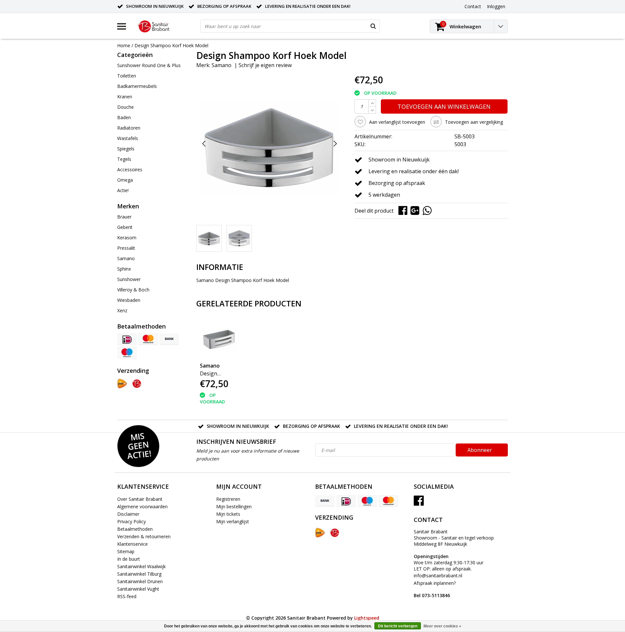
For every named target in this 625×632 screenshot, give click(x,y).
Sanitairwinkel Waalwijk (141, 566)
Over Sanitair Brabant (139, 499)
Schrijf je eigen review (265, 65)
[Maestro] (127, 352)
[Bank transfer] (169, 339)
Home (123, 45)
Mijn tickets (228, 514)
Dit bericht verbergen (397, 626)
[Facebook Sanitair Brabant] (419, 503)
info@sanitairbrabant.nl (438, 575)
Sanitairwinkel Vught (138, 589)
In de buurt (128, 559)
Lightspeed (366, 618)
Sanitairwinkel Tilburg (139, 574)
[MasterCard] (148, 339)
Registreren (228, 499)
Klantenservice (132, 544)
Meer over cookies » (442, 626)
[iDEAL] (127, 339)
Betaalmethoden (135, 529)
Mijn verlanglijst (232, 521)
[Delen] (404, 210)
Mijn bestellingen (234, 506)
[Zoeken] (373, 26)
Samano (221, 65)
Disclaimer (128, 514)
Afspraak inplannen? (435, 589)
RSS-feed (126, 596)
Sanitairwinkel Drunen (140, 581)
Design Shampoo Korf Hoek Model (171, 45)
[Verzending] (122, 383)
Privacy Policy (131, 521)
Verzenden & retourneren (144, 536)
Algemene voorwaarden (142, 506)
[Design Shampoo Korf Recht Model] (218, 338)
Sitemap (125, 551)
